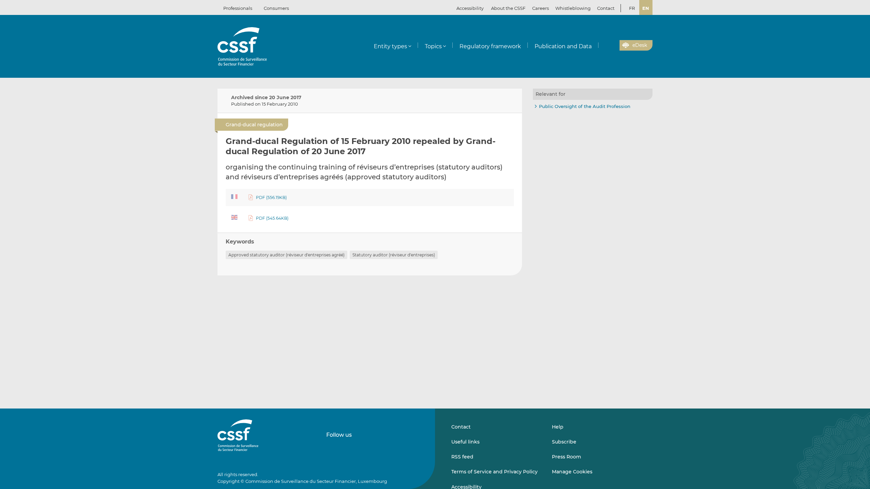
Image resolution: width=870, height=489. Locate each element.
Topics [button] (433, 46)
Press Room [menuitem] (566, 457)
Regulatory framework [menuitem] (490, 46)
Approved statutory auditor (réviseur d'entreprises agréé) (286, 254)
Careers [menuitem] (540, 8)
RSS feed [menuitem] (462, 457)
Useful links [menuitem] (465, 442)
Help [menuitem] (557, 427)
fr (632, 8)
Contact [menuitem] (605, 8)
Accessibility (470, 8)
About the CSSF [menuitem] (508, 8)
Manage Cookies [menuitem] (572, 472)
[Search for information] (604, 45)
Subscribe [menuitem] (564, 442)
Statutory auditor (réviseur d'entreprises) (393, 254)
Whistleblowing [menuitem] (573, 8)
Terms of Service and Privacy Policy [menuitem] (494, 472)
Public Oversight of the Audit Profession (584, 106)
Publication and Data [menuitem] (563, 46)
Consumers (276, 8)
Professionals (237, 8)
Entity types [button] (390, 46)
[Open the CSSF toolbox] (612, 45)
